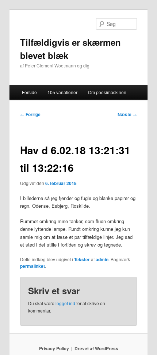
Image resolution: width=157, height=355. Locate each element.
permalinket (32, 266)
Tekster (82, 259)
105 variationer (62, 92)
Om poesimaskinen (107, 92)
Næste (127, 114)
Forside (29, 92)
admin (102, 259)
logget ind (65, 303)
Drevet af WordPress (96, 348)
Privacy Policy (54, 348)
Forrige (30, 114)
